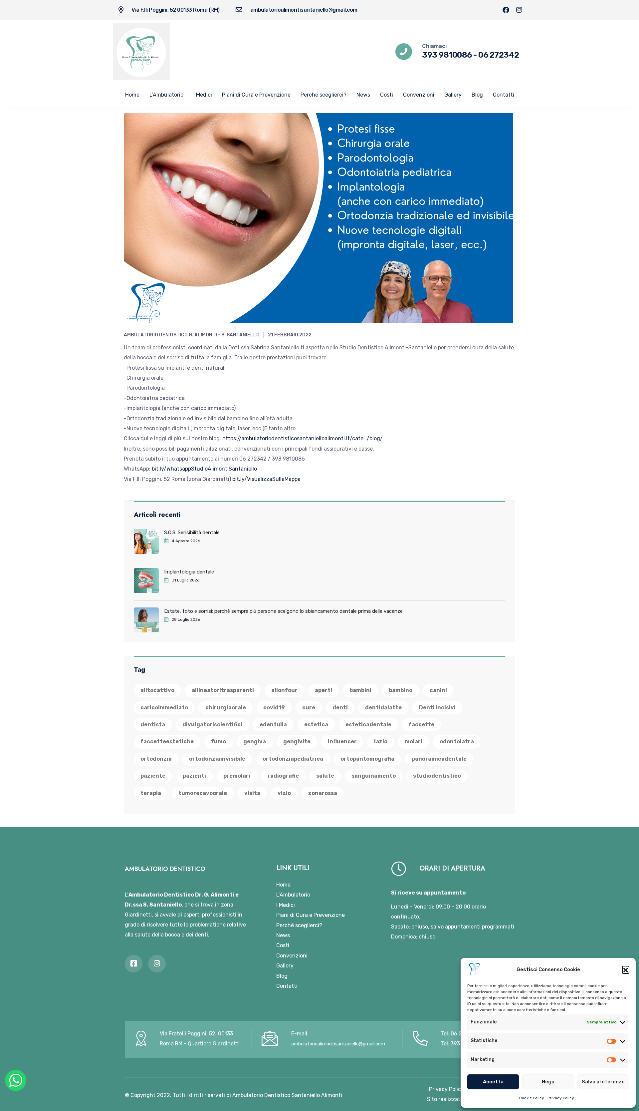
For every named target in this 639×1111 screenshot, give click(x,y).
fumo (218, 741)
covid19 (274, 707)
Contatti (503, 95)
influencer (342, 741)
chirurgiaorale (225, 707)
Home (132, 95)
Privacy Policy (560, 1098)
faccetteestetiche (167, 741)
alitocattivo (157, 690)
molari (413, 741)
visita (252, 793)
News (363, 95)
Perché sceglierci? (323, 95)
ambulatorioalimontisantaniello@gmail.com (303, 10)
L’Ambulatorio (166, 95)
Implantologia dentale (189, 572)
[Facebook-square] (133, 963)
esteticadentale (368, 724)
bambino (400, 690)
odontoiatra (457, 741)
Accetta (493, 1082)
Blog (477, 95)
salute (325, 776)
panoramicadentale (439, 759)
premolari (236, 776)
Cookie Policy (531, 1098)
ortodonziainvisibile (217, 759)
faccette (421, 724)
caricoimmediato (164, 707)
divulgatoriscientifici (212, 724)
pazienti (194, 776)
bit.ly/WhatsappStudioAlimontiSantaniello (204, 469)
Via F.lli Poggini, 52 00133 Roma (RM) (175, 10)
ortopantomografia (367, 759)
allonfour (284, 690)
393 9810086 (447, 55)
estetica (316, 724)
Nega (548, 1082)
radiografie (283, 776)
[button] (625, 969)
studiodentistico (437, 776)
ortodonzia (156, 759)
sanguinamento (373, 776)
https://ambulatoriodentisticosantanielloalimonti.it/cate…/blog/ (302, 438)
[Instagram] (519, 10)
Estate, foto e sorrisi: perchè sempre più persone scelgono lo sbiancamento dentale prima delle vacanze (283, 611)
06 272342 (498, 55)
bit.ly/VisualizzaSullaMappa (266, 479)
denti (340, 707)
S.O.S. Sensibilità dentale (192, 533)
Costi (386, 95)
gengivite (297, 741)
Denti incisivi (437, 707)
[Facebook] (506, 10)
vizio (284, 793)
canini (438, 690)
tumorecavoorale (202, 793)
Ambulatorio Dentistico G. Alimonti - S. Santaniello (192, 335)
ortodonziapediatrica (293, 759)
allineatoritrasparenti (223, 690)
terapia (150, 793)
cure (308, 707)
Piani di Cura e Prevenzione (256, 95)
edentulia (273, 724)
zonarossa (322, 793)
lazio (380, 741)
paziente (152, 776)
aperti (323, 690)
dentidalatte (383, 707)
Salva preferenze (603, 1082)
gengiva (254, 741)
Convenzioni (418, 95)
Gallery (453, 95)
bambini (360, 690)
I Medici (202, 95)
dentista (152, 724)
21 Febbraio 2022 (290, 335)
